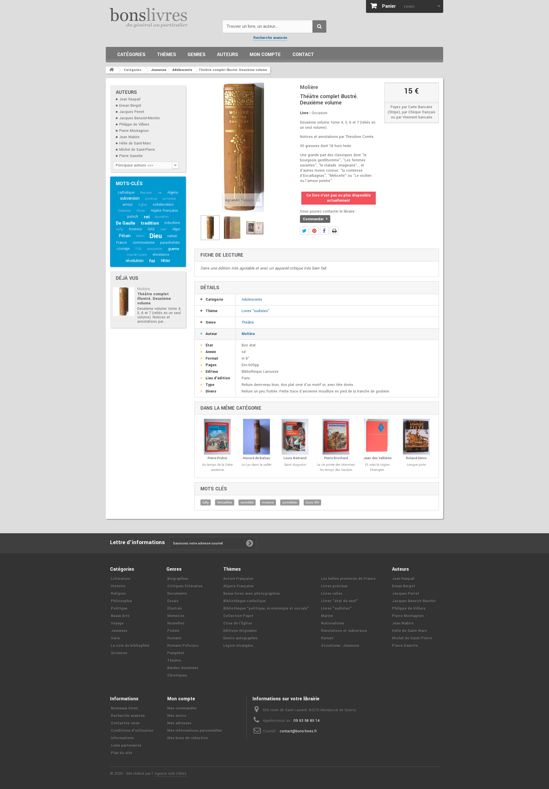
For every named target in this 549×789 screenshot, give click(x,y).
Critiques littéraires (184, 586)
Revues (327, 638)
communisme (144, 242)
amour (127, 204)
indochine (172, 222)
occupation (154, 248)
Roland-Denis (416, 458)
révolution (135, 261)
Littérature (120, 578)
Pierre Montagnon (134, 130)
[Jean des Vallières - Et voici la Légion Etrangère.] (377, 437)
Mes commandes (182, 708)
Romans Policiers (182, 645)
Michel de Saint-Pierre (137, 149)
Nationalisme (332, 623)
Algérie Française (164, 210)
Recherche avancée (270, 37)
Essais (172, 601)
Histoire (118, 586)
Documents (177, 593)
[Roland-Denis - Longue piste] (416, 437)
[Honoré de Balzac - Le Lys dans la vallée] (256, 437)
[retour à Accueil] (111, 70)
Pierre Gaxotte (131, 155)
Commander (314, 219)
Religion (118, 593)
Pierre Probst (217, 458)
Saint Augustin (295, 464)
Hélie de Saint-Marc (135, 143)
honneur (135, 229)
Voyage (117, 623)
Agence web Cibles (170, 773)
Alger (176, 229)
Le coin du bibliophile (130, 645)
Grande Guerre (137, 254)
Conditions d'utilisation (132, 730)
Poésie (173, 630)
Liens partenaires (126, 745)
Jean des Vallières (377, 458)
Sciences (119, 653)
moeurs (268, 502)
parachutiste (170, 242)
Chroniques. (177, 675)
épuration (161, 216)
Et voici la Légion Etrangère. (377, 467)
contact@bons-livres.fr (298, 731)
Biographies (177, 578)
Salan (140, 235)
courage (123, 248)
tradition (150, 223)
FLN (138, 248)
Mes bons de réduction (187, 738)
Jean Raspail (129, 99)
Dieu (156, 236)
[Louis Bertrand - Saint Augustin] (295, 437)
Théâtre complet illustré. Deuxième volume (154, 298)
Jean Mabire (129, 137)
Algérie (172, 192)
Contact (303, 54)
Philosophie (121, 601)
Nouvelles (175, 623)
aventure (151, 198)
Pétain (125, 236)
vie (160, 192)
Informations (122, 738)
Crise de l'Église (237, 623)
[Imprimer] (334, 231)
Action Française (238, 578)
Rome (141, 210)
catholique (126, 192)
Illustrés (174, 608)
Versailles (224, 502)
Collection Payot (238, 615)
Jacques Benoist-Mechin (139, 118)
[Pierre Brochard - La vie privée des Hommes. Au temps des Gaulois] (336, 437)
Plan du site (121, 753)
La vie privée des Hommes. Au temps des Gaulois (336, 467)
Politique (119, 608)
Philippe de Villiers (134, 124)
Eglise (142, 204)
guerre (173, 248)
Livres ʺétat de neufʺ (339, 601)
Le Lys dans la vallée (256, 464)
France (121, 242)
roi (146, 217)
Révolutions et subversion (344, 630)
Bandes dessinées (182, 668)
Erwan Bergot (130, 105)
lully (205, 502)
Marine (327, 615)
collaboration (163, 204)
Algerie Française (238, 586)
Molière (143, 289)
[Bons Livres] (162, 17)
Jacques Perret (131, 111)
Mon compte (265, 54)
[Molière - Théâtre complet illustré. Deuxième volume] (123, 301)
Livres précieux (334, 586)
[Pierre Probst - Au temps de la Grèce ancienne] (217, 437)
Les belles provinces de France (348, 578)
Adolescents (252, 299)
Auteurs (227, 54)
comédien (289, 502)
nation (172, 236)
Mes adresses (179, 723)
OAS (151, 229)
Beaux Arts (120, 615)
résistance (161, 254)
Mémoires (175, 615)
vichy (119, 229)
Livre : (305, 113)
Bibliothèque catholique (244, 601)
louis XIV (312, 502)
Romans (174, 638)
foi (152, 261)
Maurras (146, 192)
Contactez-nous (125, 723)
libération (124, 210)
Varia (115, 638)
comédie (247, 502)
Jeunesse (119, 630)
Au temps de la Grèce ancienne (217, 467)
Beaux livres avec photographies (251, 593)
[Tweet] (304, 231)
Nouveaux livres (124, 708)
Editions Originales (240, 630)
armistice (169, 198)
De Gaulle (125, 223)
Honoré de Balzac (256, 458)
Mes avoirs (176, 715)
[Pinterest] (314, 231)
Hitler (165, 261)
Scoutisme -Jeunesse (340, 645)
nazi (163, 229)
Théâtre (248, 322)
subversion (129, 198)
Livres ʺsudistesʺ (255, 311)
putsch (132, 216)
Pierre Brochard (336, 458)
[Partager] (324, 231)
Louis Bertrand (295, 458)
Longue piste (416, 464)
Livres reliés (331, 593)
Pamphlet (175, 653)
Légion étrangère (238, 645)
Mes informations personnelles (194, 730)
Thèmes (166, 54)
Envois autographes (240, 638)
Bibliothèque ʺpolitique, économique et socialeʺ (266, 608)
